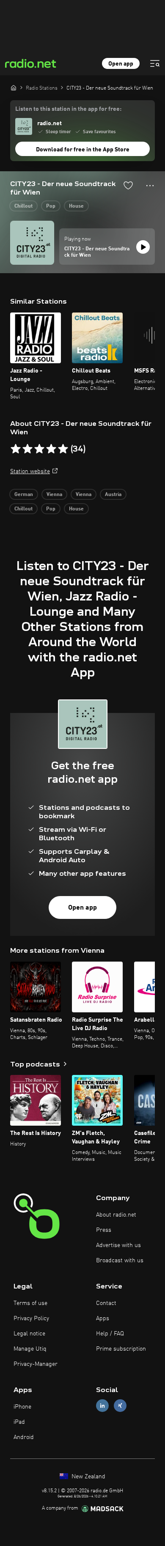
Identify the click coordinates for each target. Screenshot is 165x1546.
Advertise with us (118, 1245)
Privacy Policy (31, 1318)
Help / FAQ (110, 1334)
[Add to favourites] (128, 185)
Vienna (54, 494)
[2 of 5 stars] (27, 449)
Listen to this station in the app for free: (68, 109)
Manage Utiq (30, 1349)
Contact (106, 1303)
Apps (102, 1318)
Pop (50, 206)
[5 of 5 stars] (63, 449)
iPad (19, 1422)
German (23, 494)
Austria (113, 494)
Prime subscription (121, 1349)
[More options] (150, 186)
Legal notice (29, 1334)
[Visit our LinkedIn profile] (102, 1405)
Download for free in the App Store (82, 150)
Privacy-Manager (36, 1364)
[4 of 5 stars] (51, 449)
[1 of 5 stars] (16, 449)
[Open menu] (155, 63)
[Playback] (143, 247)
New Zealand (87, 1477)
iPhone (22, 1407)
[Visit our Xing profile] (120, 1405)
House (76, 206)
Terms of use (30, 1303)
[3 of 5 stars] (39, 449)
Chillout (23, 206)
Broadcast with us (119, 1261)
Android (24, 1437)
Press (103, 1230)
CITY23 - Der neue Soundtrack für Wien (96, 252)
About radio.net (116, 1215)
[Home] (13, 87)
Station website (30, 471)
